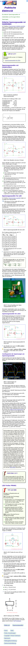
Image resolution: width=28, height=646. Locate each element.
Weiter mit (7, 625)
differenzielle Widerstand (16, 409)
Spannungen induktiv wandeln (17, 26)
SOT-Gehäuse (17, 621)
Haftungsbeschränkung (10, 640)
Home (5, 630)
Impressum (7, 638)
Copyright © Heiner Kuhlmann (12, 635)
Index (12, 630)
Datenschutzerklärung (10, 643)
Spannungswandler (18, 625)
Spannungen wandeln (15, 198)
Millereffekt (12, 467)
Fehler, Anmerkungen (10, 633)
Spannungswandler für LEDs (12, 60)
